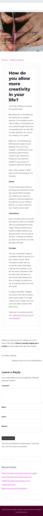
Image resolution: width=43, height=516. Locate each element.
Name (4, 407)
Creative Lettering (9, 356)
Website (4, 426)
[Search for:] (21, 459)
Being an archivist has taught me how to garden (19, 473)
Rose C (6, 60)
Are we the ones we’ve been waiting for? (17, 477)
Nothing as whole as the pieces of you (16, 481)
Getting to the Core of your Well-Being (26, 361)
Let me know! (21, 162)
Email (4, 417)
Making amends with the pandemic (15, 488)
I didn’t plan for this (9, 485)
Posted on (17, 60)
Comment (6, 386)
